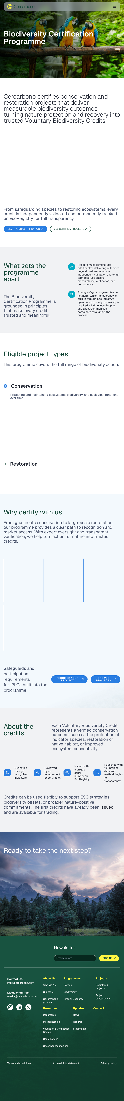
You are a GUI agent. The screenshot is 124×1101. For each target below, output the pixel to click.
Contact (98, 1008)
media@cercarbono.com (22, 996)
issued (107, 807)
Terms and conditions (19, 1063)
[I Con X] (28, 1007)
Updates (78, 1008)
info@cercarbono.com (20, 982)
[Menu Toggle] (114, 6)
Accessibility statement (66, 1063)
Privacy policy (109, 1063)
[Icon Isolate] (10, 1007)
